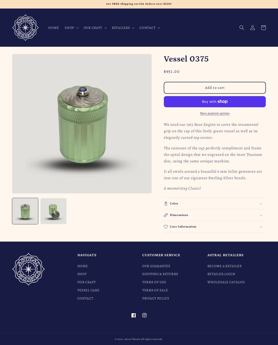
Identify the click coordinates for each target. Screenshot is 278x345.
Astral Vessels (132, 339)
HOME (82, 266)
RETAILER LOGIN (221, 274)
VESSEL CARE (88, 290)
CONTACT (85, 298)
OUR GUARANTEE (156, 266)
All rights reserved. (152, 339)
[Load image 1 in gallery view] (25, 211)
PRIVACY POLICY (155, 298)
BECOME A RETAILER (224, 266)
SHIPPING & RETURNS (160, 274)
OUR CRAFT (86, 282)
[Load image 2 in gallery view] (53, 211)
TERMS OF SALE (155, 290)
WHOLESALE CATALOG (226, 282)
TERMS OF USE (154, 282)
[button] (71, 28)
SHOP (82, 274)
